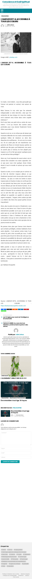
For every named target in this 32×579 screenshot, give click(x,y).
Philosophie (5, 398)
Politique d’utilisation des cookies (10, 574)
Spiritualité (5, 375)
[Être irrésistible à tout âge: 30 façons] (16, 390)
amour (10, 549)
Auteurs (27, 575)
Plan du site (16, 577)
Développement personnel (9, 556)
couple (19, 554)
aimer (4, 549)
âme (4, 566)
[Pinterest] (26, 309)
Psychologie (24, 559)
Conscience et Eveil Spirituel (16, 1)
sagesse (5, 564)
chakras (13, 554)
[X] (9, 309)
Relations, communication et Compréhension (14, 561)
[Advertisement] (16, 83)
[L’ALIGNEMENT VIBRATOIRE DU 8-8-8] (16, 366)
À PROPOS (20, 575)
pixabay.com (13, 57)
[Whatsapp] (3, 311)
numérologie (22, 556)
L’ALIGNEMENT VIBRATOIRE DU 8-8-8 (13, 378)
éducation (10, 566)
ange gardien (18, 549)
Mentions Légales (25, 574)
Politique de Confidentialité (10, 575)
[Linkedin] (20, 309)
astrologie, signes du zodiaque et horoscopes (14, 552)
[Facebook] (3, 309)
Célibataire (27, 554)
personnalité (6, 559)
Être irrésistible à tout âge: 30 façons (14, 400)
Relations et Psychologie (17, 398)
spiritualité (25, 564)
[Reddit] (15, 309)
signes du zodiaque (15, 564)
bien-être (5, 554)
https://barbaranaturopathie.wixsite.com (13, 306)
